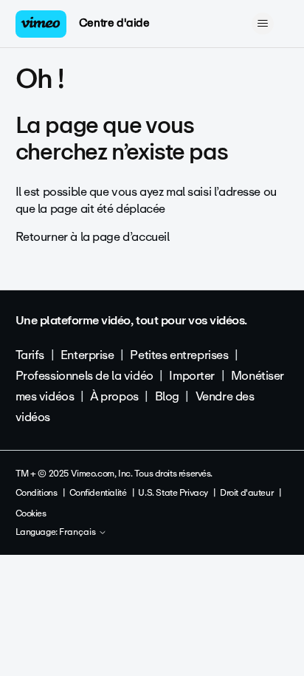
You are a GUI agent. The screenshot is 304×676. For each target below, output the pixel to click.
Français (78, 533)
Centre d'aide (114, 23)
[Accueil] (41, 24)
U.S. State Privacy (172, 492)
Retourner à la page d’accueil (92, 237)
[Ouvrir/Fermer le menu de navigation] (262, 23)
